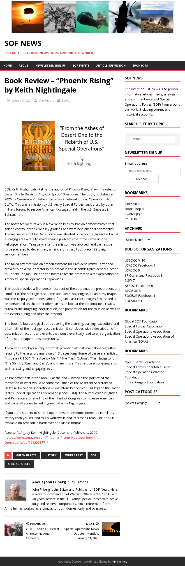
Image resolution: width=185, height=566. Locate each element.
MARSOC (131, 290)
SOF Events (81, 65)
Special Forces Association (144, 326)
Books (66, 100)
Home (7, 65)
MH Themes (119, 562)
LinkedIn (131, 204)
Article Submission (111, 65)
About (23, 65)
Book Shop (133, 209)
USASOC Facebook (139, 265)
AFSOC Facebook (137, 285)
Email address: (136, 163)
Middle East (74, 455)
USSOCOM (133, 260)
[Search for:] (152, 139)
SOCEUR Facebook (139, 295)
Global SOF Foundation (142, 321)
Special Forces (19, 464)
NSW (128, 280)
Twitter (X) (132, 214)
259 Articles (79, 482)
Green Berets (26, 455)
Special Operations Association (147, 331)
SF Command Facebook (142, 275)
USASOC (131, 270)
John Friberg (46, 100)
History (50, 455)
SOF (93, 455)
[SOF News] (92, 31)
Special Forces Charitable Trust (147, 367)
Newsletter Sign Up (50, 65)
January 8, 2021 (21, 100)
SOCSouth (132, 301)
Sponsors (140, 65)
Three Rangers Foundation (144, 382)
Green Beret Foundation (142, 362)
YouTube (131, 219)
